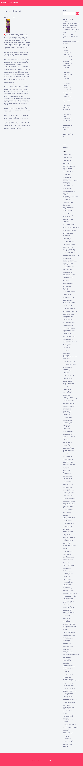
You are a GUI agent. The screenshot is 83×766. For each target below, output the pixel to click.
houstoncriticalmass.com (68, 397)
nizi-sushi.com (66, 468)
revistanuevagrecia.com (68, 440)
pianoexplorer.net (67, 660)
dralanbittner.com (67, 294)
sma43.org (65, 629)
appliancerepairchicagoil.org (69, 191)
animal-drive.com (67, 554)
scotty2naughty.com (67, 444)
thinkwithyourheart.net (68, 277)
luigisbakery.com (66, 640)
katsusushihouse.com (67, 433)
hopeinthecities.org (67, 377)
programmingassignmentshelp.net (70, 180)
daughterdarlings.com (68, 162)
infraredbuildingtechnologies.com (70, 250)
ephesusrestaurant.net (68, 668)
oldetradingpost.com (67, 243)
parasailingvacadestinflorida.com (70, 704)
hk (4, 34)
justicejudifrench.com (67, 456)
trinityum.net (66, 663)
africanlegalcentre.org (68, 431)
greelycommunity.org (67, 434)
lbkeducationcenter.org (68, 352)
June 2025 (65, 67)
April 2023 (65, 109)
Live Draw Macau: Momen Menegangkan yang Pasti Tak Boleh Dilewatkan (71, 41)
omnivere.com (66, 173)
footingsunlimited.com (68, 615)
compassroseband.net (68, 551)
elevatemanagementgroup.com (70, 715)
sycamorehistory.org (67, 651)
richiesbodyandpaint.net (68, 158)
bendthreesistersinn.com (68, 504)
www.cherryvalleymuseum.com (70, 239)
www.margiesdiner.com (68, 620)
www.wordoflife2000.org (68, 282)
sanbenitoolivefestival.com (69, 383)
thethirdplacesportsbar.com (69, 666)
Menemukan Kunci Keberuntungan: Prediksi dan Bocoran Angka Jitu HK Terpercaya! (70, 36)
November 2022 (66, 120)
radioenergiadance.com (68, 219)
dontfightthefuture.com (68, 268)
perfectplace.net (66, 355)
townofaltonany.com (67, 495)
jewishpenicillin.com (67, 338)
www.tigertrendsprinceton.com (70, 593)
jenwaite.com (66, 713)
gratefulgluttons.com (68, 378)
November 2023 (66, 94)
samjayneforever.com (68, 694)
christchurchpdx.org (67, 420)
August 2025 (66, 65)
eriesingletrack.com (67, 300)
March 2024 (65, 85)
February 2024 (66, 87)
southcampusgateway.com (69, 224)
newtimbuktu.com (67, 176)
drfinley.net (65, 718)
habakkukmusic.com (67, 584)
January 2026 (66, 54)
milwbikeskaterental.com (68, 492)
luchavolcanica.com (67, 514)
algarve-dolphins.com (68, 484)
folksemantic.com (67, 286)
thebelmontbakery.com (68, 187)
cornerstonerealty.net (68, 652)
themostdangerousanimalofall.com (71, 398)
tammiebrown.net (67, 473)
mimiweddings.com (67, 738)
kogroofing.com (66, 216)
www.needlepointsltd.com (69, 623)
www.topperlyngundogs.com (69, 596)
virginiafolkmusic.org (67, 344)
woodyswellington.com (68, 669)
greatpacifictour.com (67, 520)
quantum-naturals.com (68, 690)
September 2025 (67, 63)
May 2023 (65, 107)
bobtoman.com (66, 213)
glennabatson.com (67, 409)
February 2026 (66, 52)
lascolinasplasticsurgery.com (69, 626)
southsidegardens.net (67, 662)
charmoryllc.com (66, 394)
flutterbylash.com (67, 708)
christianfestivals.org (67, 481)
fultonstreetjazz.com (68, 233)
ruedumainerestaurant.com (69, 436)
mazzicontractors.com (68, 665)
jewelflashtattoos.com (68, 202)
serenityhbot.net (66, 587)
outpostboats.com (67, 373)
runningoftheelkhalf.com (68, 598)
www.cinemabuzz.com (68, 646)
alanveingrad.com (67, 486)
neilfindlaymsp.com (67, 526)
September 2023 (67, 98)
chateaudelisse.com (67, 225)
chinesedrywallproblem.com (69, 503)
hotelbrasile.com (67, 232)
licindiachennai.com (67, 160)
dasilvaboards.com (67, 408)
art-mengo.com (66, 470)
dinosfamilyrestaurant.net (69, 249)
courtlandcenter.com (67, 525)
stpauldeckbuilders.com (68, 613)
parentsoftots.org (67, 570)
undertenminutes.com (68, 171)
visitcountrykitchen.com (68, 483)
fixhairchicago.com (67, 542)
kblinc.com (65, 299)
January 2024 (66, 89)
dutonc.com (65, 475)
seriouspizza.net (66, 549)
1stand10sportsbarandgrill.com (70, 311)
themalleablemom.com (68, 459)
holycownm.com (66, 515)
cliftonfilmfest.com (67, 272)
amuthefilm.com (66, 425)
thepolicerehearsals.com (68, 400)
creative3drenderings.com (68, 571)
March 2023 (65, 112)
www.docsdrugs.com (67, 618)
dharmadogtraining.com (68, 732)
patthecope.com (66, 546)
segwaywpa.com (66, 562)
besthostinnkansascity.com (69, 740)
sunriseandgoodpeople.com (69, 501)
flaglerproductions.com (68, 412)
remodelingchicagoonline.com (69, 631)
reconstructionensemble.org (69, 511)
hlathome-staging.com (68, 327)
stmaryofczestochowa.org (69, 454)
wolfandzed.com (67, 643)
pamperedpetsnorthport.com (69, 302)
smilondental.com (67, 317)
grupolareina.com (67, 238)
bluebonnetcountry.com (68, 207)
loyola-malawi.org (67, 370)
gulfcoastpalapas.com (68, 564)
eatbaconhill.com (67, 179)
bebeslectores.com (67, 246)
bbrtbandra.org (66, 205)
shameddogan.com (67, 568)
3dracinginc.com (66, 395)
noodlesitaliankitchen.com (69, 197)
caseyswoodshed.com (68, 540)
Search (64, 10)
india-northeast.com (67, 264)
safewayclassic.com (67, 188)
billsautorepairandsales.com (69, 688)
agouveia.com (66, 726)
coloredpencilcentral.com (68, 271)
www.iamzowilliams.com (68, 657)
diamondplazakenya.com (68, 685)
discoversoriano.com (67, 387)
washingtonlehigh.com (68, 638)
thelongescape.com (67, 476)
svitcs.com (65, 548)
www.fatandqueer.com (68, 609)
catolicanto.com (66, 350)
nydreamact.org (66, 199)
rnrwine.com (65, 721)
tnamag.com (66, 556)
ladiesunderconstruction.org (69, 244)
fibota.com (65, 676)
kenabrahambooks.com (68, 422)
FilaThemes (52, 760)
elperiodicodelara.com (68, 157)
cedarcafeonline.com (67, 168)
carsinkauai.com (66, 701)
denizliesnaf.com (67, 543)
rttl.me (64, 735)
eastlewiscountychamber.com (69, 403)
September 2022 (67, 125)
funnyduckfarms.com (67, 712)
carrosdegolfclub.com (68, 254)
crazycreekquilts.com (67, 417)
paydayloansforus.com (68, 185)
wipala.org (65, 369)
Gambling (65, 136)
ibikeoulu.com (66, 451)
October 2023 (66, 96)
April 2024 (65, 83)
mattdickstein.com (67, 579)
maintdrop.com (66, 211)
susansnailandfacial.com (68, 590)
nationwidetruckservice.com (69, 517)
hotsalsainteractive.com (68, 165)
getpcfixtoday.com (67, 204)
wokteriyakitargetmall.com (69, 328)
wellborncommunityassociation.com (71, 227)
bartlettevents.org (67, 235)
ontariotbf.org (66, 193)
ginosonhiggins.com (67, 487)
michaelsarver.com (67, 324)
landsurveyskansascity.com (69, 612)
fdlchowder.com (66, 621)
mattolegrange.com (67, 478)
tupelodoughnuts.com (68, 305)
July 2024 (65, 76)
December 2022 (66, 118)
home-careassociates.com (69, 361)
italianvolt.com (66, 289)
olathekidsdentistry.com (68, 306)
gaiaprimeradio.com (67, 472)
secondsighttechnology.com (69, 322)
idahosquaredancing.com (68, 283)
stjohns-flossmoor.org (68, 506)
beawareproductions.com (68, 448)
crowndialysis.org (67, 333)
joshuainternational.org (68, 588)
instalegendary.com (67, 194)
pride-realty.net (66, 705)
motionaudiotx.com (67, 733)
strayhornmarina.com (67, 411)
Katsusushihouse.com (9, 2)
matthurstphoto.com (67, 696)
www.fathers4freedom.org (69, 595)
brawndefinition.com (67, 414)
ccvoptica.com (66, 637)
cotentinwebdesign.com (68, 241)
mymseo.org (66, 729)
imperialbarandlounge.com (69, 274)
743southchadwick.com (68, 263)
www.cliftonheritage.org (68, 627)
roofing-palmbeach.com (68, 266)
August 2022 (66, 127)
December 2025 (66, 56)
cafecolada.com (66, 386)
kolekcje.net (65, 349)
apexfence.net (66, 746)
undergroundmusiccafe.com (69, 743)
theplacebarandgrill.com (68, 531)
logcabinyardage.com (67, 574)
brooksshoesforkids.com (68, 557)
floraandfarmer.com (67, 257)
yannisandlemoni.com (67, 296)
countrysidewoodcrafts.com (69, 190)
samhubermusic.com (67, 744)
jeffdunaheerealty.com (68, 599)
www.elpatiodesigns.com (68, 673)
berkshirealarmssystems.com (69, 291)
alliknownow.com (67, 402)
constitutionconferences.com (69, 545)
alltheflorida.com (67, 697)
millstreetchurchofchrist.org (69, 702)
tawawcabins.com (67, 285)
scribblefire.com (66, 358)
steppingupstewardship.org (69, 635)
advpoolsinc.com (66, 534)
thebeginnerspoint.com (68, 389)
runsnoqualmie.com (67, 616)
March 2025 (65, 70)
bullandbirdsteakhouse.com (69, 624)
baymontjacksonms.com (68, 493)
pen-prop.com (66, 592)
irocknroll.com (66, 280)
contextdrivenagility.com (68, 450)
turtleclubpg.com (67, 518)
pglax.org (65, 497)
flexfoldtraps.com (67, 604)
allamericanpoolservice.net (69, 336)
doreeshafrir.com (66, 445)
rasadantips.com (66, 174)
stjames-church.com (67, 442)
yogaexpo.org (66, 359)
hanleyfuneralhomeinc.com (69, 308)
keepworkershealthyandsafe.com (70, 196)
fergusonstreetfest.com (68, 693)
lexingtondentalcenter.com (69, 330)
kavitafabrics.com (67, 512)
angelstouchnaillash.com (68, 314)
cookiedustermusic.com (68, 509)
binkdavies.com (66, 419)
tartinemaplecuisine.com (68, 465)
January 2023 (66, 116)
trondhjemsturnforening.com (69, 683)
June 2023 (65, 105)
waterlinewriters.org (67, 567)
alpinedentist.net (67, 218)
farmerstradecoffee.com (68, 573)
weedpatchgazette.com (68, 297)
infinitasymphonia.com (68, 430)
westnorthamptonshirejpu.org (69, 230)
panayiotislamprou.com (68, 222)
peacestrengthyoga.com (68, 601)
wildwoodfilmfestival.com (69, 229)
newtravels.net (66, 183)
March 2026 (65, 50)
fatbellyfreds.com (67, 671)
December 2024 (66, 74)
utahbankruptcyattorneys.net (69, 278)
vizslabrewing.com (67, 292)
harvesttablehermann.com (69, 252)
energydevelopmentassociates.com (71, 255)
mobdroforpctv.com (67, 380)
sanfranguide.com (67, 392)
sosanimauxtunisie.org (68, 215)
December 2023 (66, 92)
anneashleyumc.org (67, 610)
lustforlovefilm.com (67, 426)
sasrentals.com (66, 320)
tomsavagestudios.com (68, 339)
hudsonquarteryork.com (68, 674)
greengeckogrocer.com (68, 325)
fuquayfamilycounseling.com (69, 724)
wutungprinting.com (67, 489)
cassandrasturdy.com (67, 381)
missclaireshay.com (67, 154)
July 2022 (65, 129)
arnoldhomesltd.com (67, 269)
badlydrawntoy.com (67, 581)
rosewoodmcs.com (67, 649)
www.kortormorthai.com (68, 607)
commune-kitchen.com (68, 423)
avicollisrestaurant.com (68, 528)
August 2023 (66, 101)
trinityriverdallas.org (67, 353)
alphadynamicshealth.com (69, 707)
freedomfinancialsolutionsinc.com (70, 602)
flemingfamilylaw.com (68, 719)
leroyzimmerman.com (68, 716)
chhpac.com (65, 730)
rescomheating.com (67, 736)
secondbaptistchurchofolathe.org (70, 727)
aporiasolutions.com (67, 560)
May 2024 (65, 81)
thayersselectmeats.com (68, 559)
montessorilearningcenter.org (69, 691)
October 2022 (66, 123)
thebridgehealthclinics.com (69, 565)
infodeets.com (66, 163)
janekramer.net (66, 467)
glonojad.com (66, 439)
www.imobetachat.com (68, 578)
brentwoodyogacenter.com (69, 632)
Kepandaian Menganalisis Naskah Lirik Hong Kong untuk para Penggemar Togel (71, 31)
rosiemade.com (66, 303)
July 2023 (65, 103)
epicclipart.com (66, 208)
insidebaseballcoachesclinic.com (70, 699)
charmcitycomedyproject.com (69, 447)
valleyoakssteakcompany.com (69, 539)
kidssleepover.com (67, 182)
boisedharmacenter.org (68, 366)
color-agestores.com (67, 367)
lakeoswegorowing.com (68, 722)
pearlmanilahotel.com (68, 210)
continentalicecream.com (68, 416)
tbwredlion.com (66, 687)
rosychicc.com (66, 372)
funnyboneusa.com (67, 507)
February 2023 (66, 114)
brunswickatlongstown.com (69, 464)
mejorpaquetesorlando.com (69, 310)
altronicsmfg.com (67, 177)
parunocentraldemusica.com (69, 679)
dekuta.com (65, 645)
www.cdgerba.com (67, 677)
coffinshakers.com (67, 453)
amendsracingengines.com (68, 606)
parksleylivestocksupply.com (69, 364)
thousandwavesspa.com (68, 523)
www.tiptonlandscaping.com (69, 634)
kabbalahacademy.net (68, 316)
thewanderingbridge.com (68, 458)
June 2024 (65, 78)
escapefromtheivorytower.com (70, 261)
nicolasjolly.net (66, 428)
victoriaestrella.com (67, 521)
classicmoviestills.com (68, 384)
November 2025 (66, 59)
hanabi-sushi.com (67, 641)
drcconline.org (66, 529)
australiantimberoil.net (68, 247)
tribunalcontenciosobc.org (69, 405)
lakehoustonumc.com (68, 582)
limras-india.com (66, 155)
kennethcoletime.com (68, 461)
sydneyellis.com (66, 331)
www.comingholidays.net (68, 391)
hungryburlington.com (68, 462)
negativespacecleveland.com (69, 498)
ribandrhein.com (66, 347)
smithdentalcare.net (67, 741)
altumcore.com (66, 553)
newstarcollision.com (67, 319)
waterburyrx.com (67, 532)
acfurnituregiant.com (67, 169)
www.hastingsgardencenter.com (70, 659)
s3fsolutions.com (67, 258)
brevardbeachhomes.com (68, 260)
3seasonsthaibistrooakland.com (70, 356)
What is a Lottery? (9, 17)
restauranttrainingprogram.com (70, 335)
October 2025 (66, 61)
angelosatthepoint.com (68, 535)
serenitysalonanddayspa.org (69, 166)
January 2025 (66, 72)
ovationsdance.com (67, 345)
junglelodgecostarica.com (68, 479)
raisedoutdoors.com (67, 275)
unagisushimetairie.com (68, 201)
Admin (14, 15)
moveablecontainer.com (68, 236)
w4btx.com (65, 313)
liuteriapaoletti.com (67, 500)
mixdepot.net (66, 648)
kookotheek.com (66, 221)
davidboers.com (66, 576)
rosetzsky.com (66, 437)
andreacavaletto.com (68, 363)
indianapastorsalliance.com (69, 537)
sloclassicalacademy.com (68, 406)
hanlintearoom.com (67, 710)
